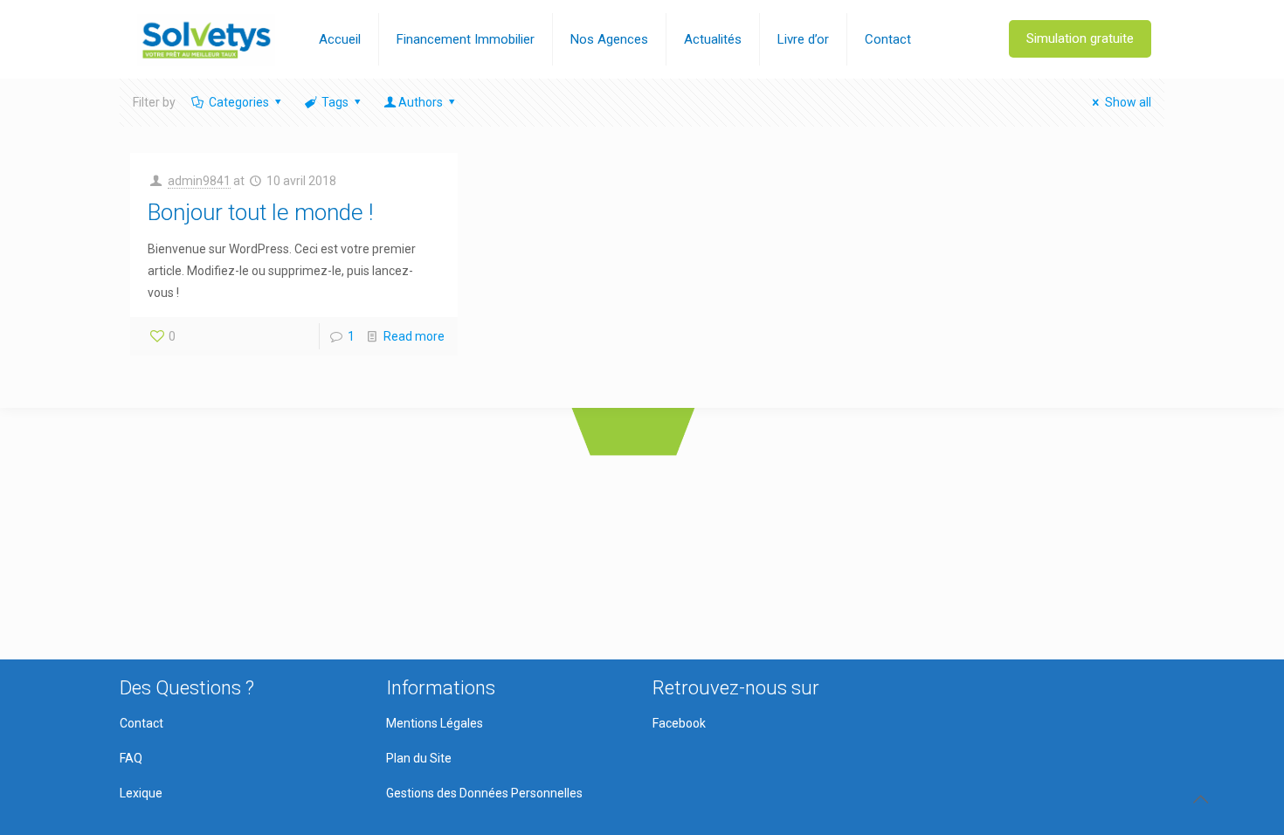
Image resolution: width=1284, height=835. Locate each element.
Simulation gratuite (1080, 38)
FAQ (131, 758)
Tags (335, 102)
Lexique (141, 793)
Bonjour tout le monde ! (260, 212)
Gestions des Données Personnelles (484, 793)
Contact (141, 723)
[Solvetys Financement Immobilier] (206, 39)
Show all (1128, 102)
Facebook (679, 723)
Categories (239, 102)
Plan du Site (419, 758)
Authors (420, 102)
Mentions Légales (434, 723)
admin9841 (199, 181)
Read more (414, 336)
